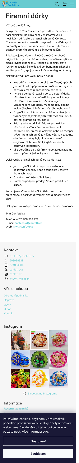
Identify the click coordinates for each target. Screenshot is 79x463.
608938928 (16, 260)
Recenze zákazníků (16, 408)
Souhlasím (38, 453)
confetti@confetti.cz (22, 256)
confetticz (16, 274)
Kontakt (8, 313)
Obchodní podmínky (16, 295)
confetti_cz (16, 269)
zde (45, 431)
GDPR (7, 304)
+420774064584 (20, 278)
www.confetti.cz (23, 226)
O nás (7, 309)
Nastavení (38, 441)
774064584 (16, 265)
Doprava (9, 300)
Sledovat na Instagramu (42, 393)
